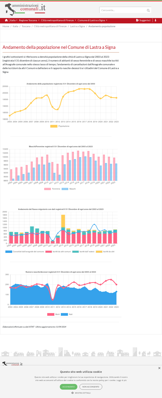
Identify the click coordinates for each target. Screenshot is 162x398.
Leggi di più (122, 380)
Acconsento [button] (68, 387)
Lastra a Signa (77, 26)
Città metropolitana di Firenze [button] (57, 20)
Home (6, 26)
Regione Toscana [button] (28, 20)
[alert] (81, 381)
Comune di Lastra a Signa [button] (91, 20)
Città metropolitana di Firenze (50, 26)
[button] (81, 392)
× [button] (159, 368)
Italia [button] (13, 20)
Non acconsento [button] (90, 387)
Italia (15, 26)
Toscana (26, 26)
